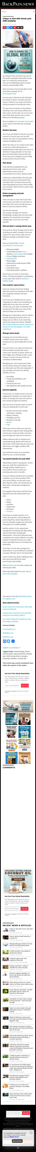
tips (25, 658)
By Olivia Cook (19, 940)
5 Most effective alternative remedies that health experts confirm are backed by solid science (20, 991)
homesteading (19, 651)
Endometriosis (12, 259)
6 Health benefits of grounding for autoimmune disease (20, 952)
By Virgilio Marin (20, 1099)
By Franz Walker (20, 1081)
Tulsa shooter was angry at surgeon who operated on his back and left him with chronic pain (21, 1028)
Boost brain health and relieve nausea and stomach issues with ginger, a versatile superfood (18, 327)
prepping (6, 658)
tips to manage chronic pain (23, 121)
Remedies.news (11, 565)
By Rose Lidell (19, 1004)
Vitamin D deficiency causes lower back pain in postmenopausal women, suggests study (21, 1019)
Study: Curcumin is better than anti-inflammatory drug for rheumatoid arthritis (20, 1009)
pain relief (6, 656)
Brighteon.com (8, 637)
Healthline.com (8, 633)
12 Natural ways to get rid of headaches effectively (18, 959)
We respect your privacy (25, 1123)
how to (27, 651)
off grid (29, 654)
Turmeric (10, 511)
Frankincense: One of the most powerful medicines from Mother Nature (19, 1086)
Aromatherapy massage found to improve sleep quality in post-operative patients (19, 1077)
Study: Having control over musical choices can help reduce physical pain (21, 983)
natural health (8, 654)
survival (20, 658)
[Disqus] (18, 794)
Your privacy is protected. (11, 691)
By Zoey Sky (19, 932)
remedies (13, 658)
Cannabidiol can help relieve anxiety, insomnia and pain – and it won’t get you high (20, 1000)
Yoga (8, 425)
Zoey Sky (13, 24)
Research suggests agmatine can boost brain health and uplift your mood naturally (19, 975)
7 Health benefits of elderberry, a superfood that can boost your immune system (19, 1057)
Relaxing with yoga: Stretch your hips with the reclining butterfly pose (20, 944)
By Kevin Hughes (20, 1072)
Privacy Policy (14, 1137)
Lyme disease (18, 254)
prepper (24, 656)
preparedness (16, 656)
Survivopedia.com (9, 94)
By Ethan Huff (20, 1032)
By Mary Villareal (20, 1022)
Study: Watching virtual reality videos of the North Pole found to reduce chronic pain (20, 1095)
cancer (24, 252)
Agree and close (17, 1141)
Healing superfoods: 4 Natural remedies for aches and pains (18, 966)
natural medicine (20, 654)
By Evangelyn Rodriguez (22, 962)
